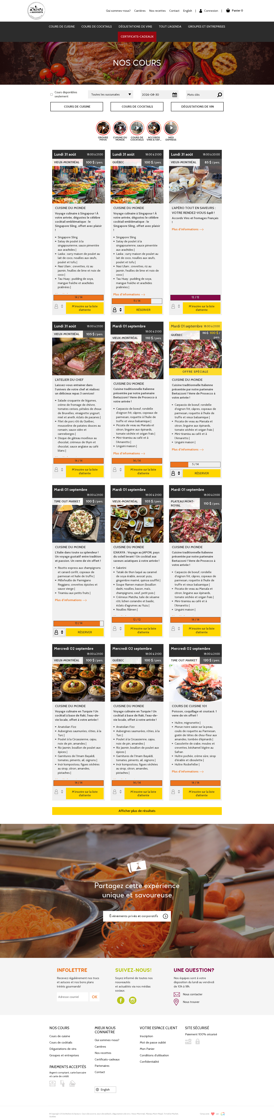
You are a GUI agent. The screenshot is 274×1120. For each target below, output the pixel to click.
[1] (59, 632)
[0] (59, 306)
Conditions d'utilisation (154, 1055)
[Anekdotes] (223, 1114)
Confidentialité (149, 1061)
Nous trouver (190, 1002)
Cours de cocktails (96, 26)
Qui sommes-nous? (107, 1040)
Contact (174, 10)
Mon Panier (147, 1049)
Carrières (140, 10)
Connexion (210, 10)
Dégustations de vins (135, 26)
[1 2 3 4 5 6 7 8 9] (176, 473)
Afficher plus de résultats (137, 811)
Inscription (146, 1036)
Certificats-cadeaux (137, 36)
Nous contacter (192, 994)
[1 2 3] (118, 310)
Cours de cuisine (62, 26)
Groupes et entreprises (206, 26)
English (187, 10)
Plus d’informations (126, 294)
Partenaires (102, 1066)
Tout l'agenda (170, 26)
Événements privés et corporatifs (133, 916)
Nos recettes (103, 1053)
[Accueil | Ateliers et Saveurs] (37, 10)
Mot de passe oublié (153, 1042)
